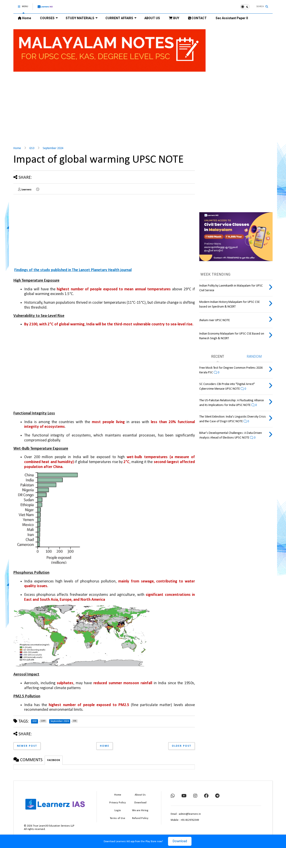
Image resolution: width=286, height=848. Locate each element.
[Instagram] (195, 796)
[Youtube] (184, 796)
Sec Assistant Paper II (232, 18)
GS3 (31, 148)
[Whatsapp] (173, 796)
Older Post (181, 746)
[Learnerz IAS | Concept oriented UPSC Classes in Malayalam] (45, 9)
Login (117, 810)
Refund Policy (140, 818)
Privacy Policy (117, 802)
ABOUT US (152, 18)
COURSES (47, 18)
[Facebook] (206, 796)
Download (179, 841)
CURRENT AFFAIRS (119, 18)
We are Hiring (140, 810)
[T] (217, 796)
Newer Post (27, 746)
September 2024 (53, 148)
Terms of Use (117, 818)
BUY (175, 18)
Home (26, 18)
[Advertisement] (143, 106)
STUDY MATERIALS (80, 18)
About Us (140, 795)
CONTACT (199, 18)
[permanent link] (37, 189)
